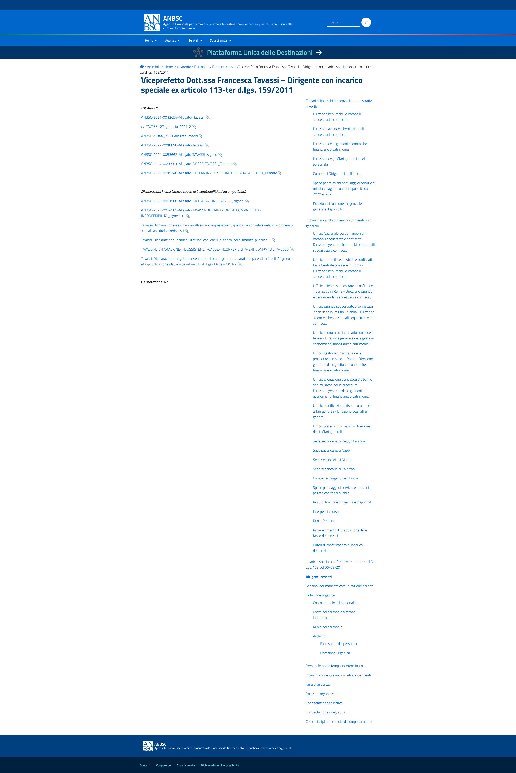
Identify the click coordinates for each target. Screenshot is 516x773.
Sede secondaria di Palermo (334, 469)
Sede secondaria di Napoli (332, 450)
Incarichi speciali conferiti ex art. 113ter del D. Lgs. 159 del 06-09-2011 (340, 564)
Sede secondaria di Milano (332, 459)
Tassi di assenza (318, 684)
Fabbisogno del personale (339, 643)
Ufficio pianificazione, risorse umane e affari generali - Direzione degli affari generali (341, 411)
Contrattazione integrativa (325, 712)
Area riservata (186, 765)
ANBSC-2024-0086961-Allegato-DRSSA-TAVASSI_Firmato (186, 163)
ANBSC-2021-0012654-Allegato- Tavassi (172, 117)
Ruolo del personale (327, 627)
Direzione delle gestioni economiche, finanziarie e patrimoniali (340, 146)
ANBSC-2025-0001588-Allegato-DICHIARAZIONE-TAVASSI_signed (192, 201)
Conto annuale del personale (334, 602)
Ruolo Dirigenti (324, 520)
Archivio (319, 636)
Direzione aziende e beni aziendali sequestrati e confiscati (338, 131)
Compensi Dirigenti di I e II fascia (337, 173)
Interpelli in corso (326, 511)
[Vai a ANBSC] (142, 66)
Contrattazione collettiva (324, 703)
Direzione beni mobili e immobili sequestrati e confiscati (337, 116)
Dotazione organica (320, 595)
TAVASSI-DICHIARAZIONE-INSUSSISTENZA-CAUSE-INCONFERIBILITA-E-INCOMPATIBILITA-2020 (215, 249)
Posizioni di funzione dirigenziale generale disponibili (337, 206)
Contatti (145, 765)
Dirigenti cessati (319, 576)
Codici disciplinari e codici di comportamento (339, 721)
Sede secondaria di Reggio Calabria (339, 441)
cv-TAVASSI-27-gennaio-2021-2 (166, 126)
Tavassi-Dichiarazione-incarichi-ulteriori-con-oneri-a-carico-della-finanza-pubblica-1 (206, 240)
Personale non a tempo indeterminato (334, 666)
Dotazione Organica (335, 653)
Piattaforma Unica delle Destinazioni (260, 52)
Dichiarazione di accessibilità (220, 765)
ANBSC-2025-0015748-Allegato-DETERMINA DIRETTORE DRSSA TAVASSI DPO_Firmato (209, 173)
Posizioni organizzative (323, 693)
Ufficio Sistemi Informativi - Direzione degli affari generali (341, 429)
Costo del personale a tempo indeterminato (334, 614)
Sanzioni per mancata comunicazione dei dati (339, 586)
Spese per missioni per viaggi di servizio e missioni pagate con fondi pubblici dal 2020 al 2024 (344, 188)
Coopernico (163, 765)
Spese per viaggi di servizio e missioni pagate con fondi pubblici (341, 490)
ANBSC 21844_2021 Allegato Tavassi (169, 136)
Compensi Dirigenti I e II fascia (335, 478)
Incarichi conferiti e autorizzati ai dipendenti (338, 675)
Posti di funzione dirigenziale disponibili (342, 502)
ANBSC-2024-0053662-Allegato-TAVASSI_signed (179, 154)
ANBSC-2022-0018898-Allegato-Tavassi (172, 145)
